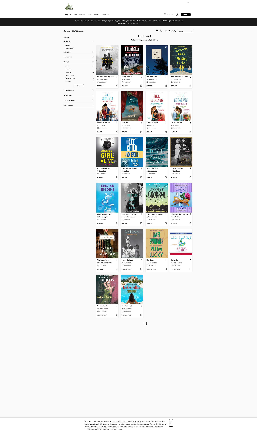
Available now (69, 48)
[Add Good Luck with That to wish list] (116, 223)
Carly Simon (176, 171)
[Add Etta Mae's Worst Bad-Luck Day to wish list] (190, 223)
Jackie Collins (127, 308)
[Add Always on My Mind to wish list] (165, 132)
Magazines (105, 14)
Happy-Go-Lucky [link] (127, 260)
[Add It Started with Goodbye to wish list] (165, 223)
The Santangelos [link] (127, 306)
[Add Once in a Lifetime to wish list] (116, 132)
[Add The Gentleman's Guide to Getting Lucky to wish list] (190, 86)
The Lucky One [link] (151, 77)
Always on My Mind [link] (153, 122)
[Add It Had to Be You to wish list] (190, 132)
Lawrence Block (103, 308)
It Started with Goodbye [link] (154, 214)
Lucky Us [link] (125, 122)
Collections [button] (78, 14)
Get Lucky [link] (174, 260)
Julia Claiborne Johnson (130, 217)
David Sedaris (127, 262)
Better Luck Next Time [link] (129, 214)
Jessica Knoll (102, 171)
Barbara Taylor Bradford (105, 262)
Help (189, 3)
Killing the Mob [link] (127, 77)
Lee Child (126, 171)
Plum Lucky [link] (150, 260)
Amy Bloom (127, 125)
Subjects (68, 14)
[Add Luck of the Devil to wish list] (165, 177)
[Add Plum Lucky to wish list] (165, 269)
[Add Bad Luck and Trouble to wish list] (141, 177)
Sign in (186, 14)
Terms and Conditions (120, 422)
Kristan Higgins (103, 217)
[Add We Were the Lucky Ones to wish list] (116, 86)
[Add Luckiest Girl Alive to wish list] (116, 177)
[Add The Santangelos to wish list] (141, 315)
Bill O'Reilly (127, 79)
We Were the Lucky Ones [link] (105, 77)
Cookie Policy (117, 429)
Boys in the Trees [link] (177, 168)
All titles (67, 45)
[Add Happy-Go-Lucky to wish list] (141, 269)
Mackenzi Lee (177, 79)
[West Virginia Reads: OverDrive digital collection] (69, 7)
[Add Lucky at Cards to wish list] (116, 315)
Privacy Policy (136, 422)
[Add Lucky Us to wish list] (141, 132)
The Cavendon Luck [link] (104, 260)
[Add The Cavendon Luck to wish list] (116, 269)
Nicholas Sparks (152, 79)
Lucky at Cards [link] (102, 306)
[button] (168, 15)
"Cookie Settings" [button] (113, 427)
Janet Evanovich (152, 262)
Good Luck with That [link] (104, 214)
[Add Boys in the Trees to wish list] (190, 177)
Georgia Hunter (103, 79)
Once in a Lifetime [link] (103, 122)
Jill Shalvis (102, 125)
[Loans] (177, 15)
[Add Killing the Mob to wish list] (141, 86)
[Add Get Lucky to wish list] (190, 269)
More (78, 86)
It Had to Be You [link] (176, 122)
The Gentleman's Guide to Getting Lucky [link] (180, 77)
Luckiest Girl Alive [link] (103, 168)
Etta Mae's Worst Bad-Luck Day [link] (180, 214)
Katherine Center (177, 262)
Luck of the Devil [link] (152, 168)
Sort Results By (171, 31)
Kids (89, 14)
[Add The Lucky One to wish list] (165, 86)
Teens (96, 14)
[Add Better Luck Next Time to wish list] (141, 223)
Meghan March (152, 171)
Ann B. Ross (176, 217)
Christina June (152, 217)
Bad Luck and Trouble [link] (129, 168)
